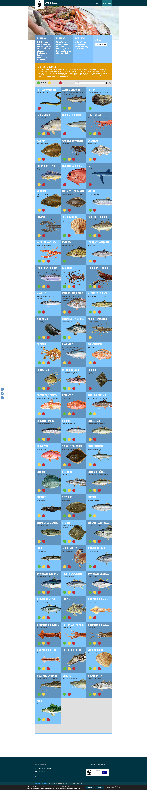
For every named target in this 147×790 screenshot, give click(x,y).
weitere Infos (101, 44)
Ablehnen (99, 787)
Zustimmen (89, 787)
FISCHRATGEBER (106, 3)
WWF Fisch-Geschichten (40, 771)
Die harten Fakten (39, 774)
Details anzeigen (48, 99)
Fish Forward (77, 783)
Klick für (98, 40)
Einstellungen (70, 788)
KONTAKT (68, 783)
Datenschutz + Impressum (56, 783)
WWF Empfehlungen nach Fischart (43, 768)
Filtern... (106, 83)
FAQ (90, 3)
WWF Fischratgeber (41, 783)
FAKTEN (97, 3)
